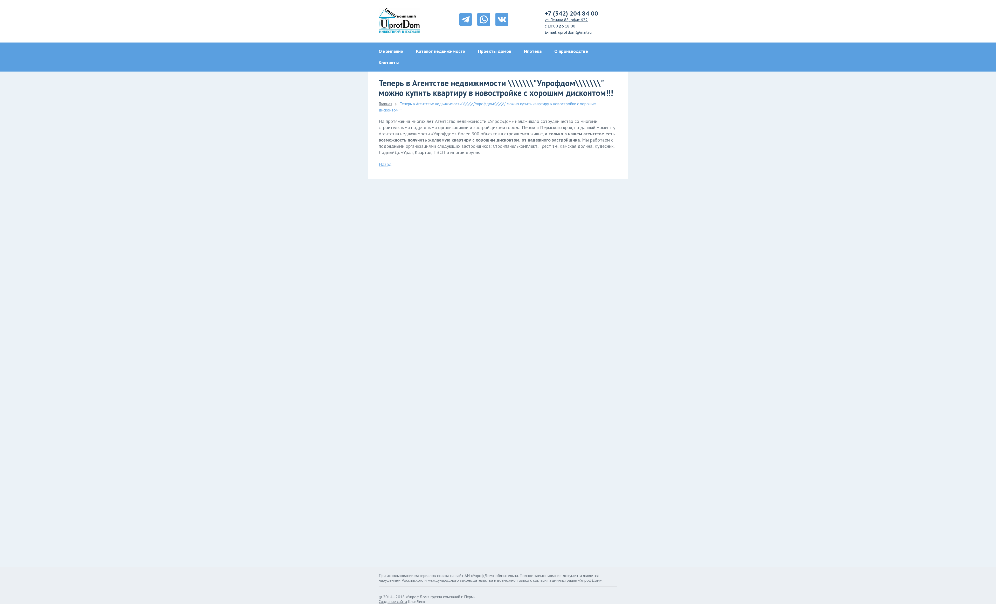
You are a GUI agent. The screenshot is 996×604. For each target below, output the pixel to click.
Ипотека (533, 51)
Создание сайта (393, 601)
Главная (385, 103)
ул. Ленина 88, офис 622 (566, 19)
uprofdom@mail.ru (575, 32)
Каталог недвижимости (440, 51)
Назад (385, 164)
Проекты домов (494, 51)
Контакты (389, 63)
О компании (391, 51)
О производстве (571, 51)
